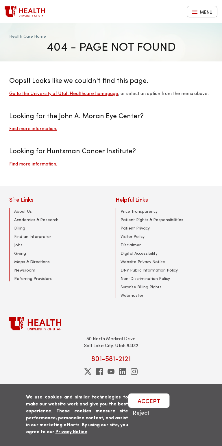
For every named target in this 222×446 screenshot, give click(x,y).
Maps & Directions (32, 261)
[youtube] (111, 371)
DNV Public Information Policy (149, 270)
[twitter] (87, 371)
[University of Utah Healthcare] (111, 323)
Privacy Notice (71, 431)
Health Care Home (27, 36)
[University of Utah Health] (25, 11)
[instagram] (134, 371)
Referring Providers (33, 278)
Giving (20, 253)
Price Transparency (139, 211)
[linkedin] (122, 371)
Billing (19, 228)
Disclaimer (131, 244)
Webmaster (132, 295)
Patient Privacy (135, 228)
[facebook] (99, 371)
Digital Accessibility (139, 253)
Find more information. (33, 128)
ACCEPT (149, 401)
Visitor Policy (133, 236)
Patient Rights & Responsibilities (152, 219)
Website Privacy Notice (143, 261)
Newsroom (24, 270)
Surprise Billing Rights (141, 287)
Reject (141, 412)
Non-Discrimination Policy (145, 278)
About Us (23, 211)
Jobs (18, 244)
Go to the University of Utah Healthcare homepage (63, 93)
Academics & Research (36, 219)
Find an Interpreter (32, 236)
